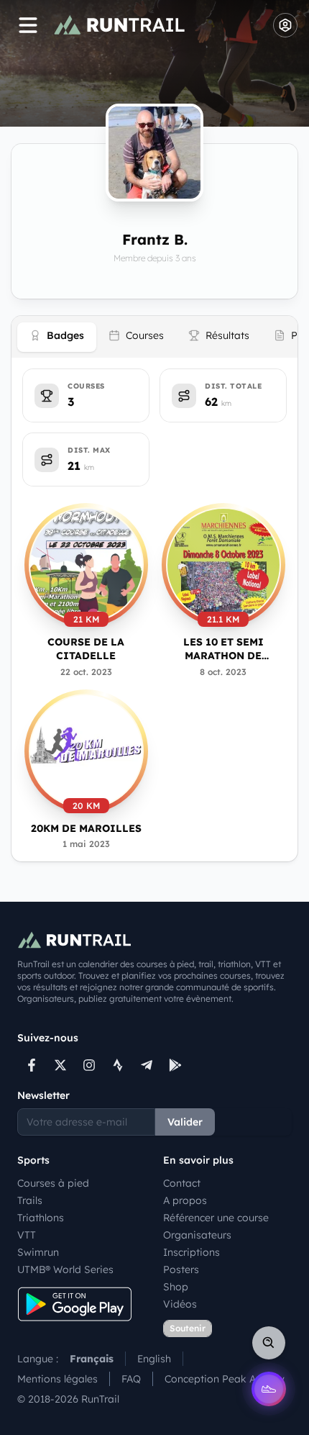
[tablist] (154, 337)
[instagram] (89, 1065)
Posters (181, 1269)
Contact (181, 1183)
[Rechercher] (269, 1343)
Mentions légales (57, 1378)
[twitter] (60, 1065)
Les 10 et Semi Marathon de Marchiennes (223, 649)
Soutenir (188, 1328)
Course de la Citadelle (85, 648)
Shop (175, 1286)
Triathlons (40, 1217)
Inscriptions (191, 1252)
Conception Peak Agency (225, 1378)
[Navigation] (28, 25)
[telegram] (146, 1065)
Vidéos (180, 1304)
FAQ (131, 1378)
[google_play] (175, 1065)
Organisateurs (197, 1234)
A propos (185, 1200)
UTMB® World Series (65, 1269)
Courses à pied (53, 1183)
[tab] (56, 337)
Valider (185, 1121)
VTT (26, 1234)
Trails (29, 1200)
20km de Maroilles (86, 828)
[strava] (117, 1065)
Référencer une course (216, 1217)
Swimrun (38, 1252)
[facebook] (31, 1065)
